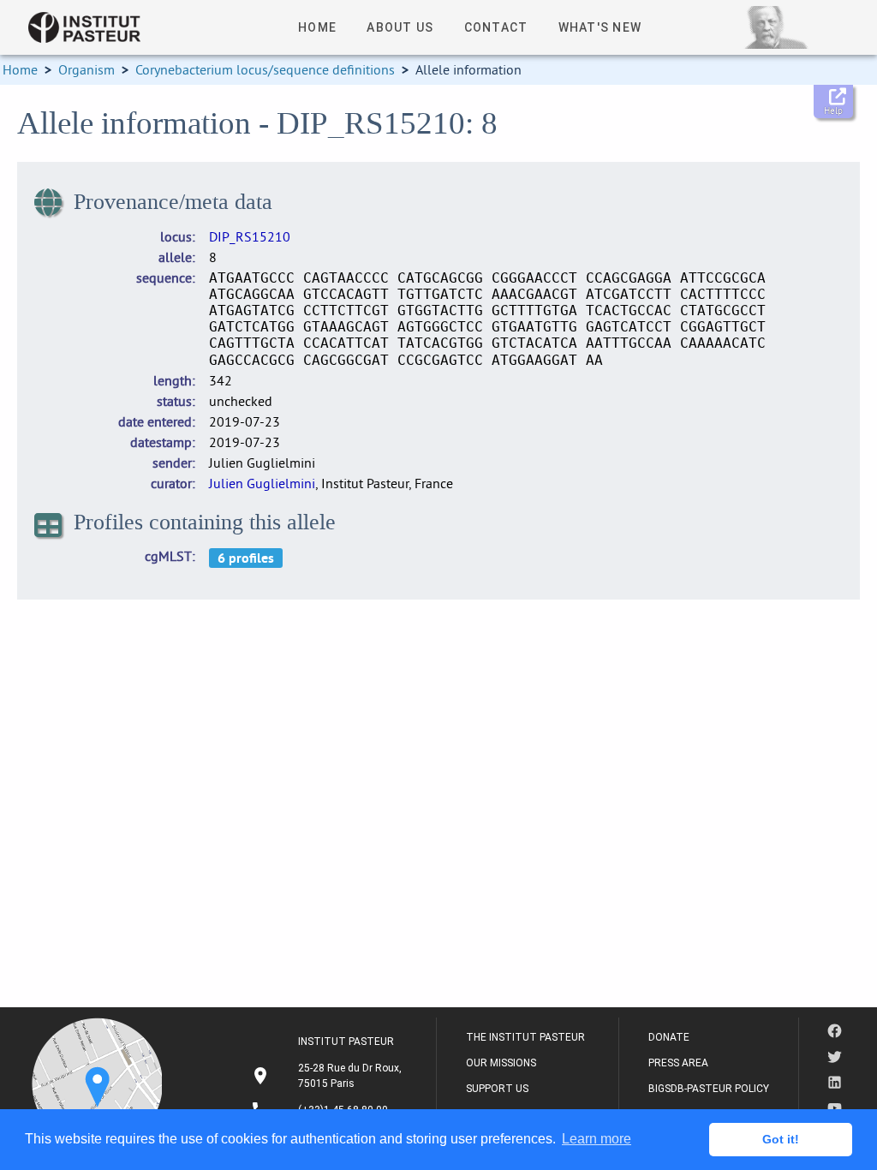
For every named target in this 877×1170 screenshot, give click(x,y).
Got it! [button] (780, 1139)
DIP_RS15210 (249, 236)
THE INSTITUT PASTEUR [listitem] (525, 1037)
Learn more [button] (596, 1138)
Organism (86, 69)
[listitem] (328, 1076)
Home (20, 69)
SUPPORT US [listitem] (497, 1089)
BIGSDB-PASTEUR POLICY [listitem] (708, 1089)
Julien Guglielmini (262, 483)
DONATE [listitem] (668, 1037)
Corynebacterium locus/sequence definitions (265, 69)
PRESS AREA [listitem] (678, 1063)
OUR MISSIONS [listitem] (501, 1063)
